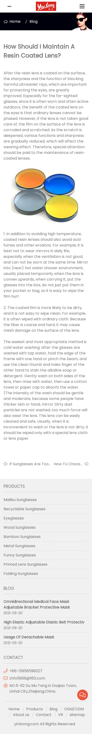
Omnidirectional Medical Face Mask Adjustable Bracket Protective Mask (37, 604)
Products (34, 709)
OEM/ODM (74, 709)
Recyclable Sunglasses (25, 509)
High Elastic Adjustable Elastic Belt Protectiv (44, 622)
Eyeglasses (14, 518)
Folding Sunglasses (21, 573)
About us (21, 714)
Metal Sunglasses (19, 546)
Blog (33, 21)
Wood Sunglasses (20, 527)
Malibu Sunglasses (20, 499)
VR (60, 714)
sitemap (77, 714)
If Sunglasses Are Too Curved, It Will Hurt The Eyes (30, 464)
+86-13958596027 (25, 671)
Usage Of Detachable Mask (29, 637)
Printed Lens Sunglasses (25, 564)
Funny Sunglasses (20, 555)
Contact (43, 714)
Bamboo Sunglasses (22, 536)
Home (15, 21)
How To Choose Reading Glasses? (68, 464)
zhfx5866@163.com (27, 678)
